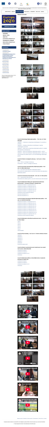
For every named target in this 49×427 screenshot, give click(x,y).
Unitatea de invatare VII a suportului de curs (27, 210)
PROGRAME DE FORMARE (8, 40)
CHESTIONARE (21, 230)
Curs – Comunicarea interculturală (25, 177)
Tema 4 (19, 226)
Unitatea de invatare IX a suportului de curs (27, 213)
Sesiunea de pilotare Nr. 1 (23, 194)
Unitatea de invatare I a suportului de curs (27, 201)
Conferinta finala (5, 69)
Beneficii (25, 418)
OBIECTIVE (5, 37)
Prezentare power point (23, 244)
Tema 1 (19, 221)
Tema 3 (19, 224)
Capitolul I (20, 235)
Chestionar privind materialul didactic (26, 192)
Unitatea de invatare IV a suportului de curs (27, 206)
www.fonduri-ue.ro (5, 77)
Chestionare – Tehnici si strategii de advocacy (27, 163)
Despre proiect (8, 11)
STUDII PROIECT (6, 43)
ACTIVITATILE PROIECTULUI (9, 38)
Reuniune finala (5, 61)
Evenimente (32, 11)
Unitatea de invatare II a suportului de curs (27, 203)
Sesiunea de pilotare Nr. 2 (23, 195)
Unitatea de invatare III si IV (23, 253)
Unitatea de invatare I (22, 250)
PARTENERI (5, 33)
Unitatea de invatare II (22, 251)
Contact (42, 11)
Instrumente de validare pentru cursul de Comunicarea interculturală (32, 178)
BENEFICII (13, 11)
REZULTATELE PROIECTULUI (9, 42)
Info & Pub (38, 11)
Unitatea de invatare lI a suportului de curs (27, 186)
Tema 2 (19, 222)
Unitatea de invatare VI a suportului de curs (27, 209)
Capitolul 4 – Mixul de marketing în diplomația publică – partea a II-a (32, 152)
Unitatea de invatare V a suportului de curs (27, 191)
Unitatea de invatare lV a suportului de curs (27, 189)
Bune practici (27, 11)
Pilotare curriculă (19, 11)
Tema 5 (19, 227)
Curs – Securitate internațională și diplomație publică (29, 169)
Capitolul (20, 241)
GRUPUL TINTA (6, 35)
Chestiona (20, 242)
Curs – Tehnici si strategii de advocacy (26, 162)
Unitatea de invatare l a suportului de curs (27, 184)
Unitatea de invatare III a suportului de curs (27, 204)
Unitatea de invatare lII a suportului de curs (27, 187)
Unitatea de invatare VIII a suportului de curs (27, 212)
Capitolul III (20, 238)
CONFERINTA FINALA (6, 51)
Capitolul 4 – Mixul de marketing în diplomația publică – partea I (31, 151)
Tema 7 (19, 229)
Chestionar (20, 254)
